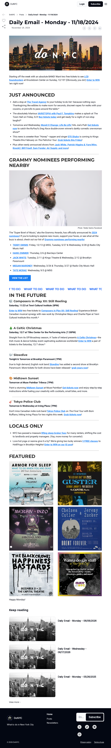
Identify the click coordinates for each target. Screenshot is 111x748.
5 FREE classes (90, 441)
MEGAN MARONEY (22, 265)
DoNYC (12, 15)
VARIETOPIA (44, 113)
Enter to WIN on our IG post (58, 444)
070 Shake (73, 136)
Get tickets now (70, 387)
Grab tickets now (72, 414)
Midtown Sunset (34, 387)
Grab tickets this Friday (70, 140)
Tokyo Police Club (56, 411)
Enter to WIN (93, 80)
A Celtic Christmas (86, 337)
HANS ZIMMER (20, 253)
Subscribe (95, 4)
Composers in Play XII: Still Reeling (59, 310)
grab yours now (80, 367)
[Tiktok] (87, 727)
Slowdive (54, 364)
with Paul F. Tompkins (62, 113)
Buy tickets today (48, 117)
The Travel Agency (36, 102)
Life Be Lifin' (65, 125)
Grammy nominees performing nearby (64, 239)
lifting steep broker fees (53, 433)
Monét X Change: (50, 125)
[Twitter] (79, 727)
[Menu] (106, 3)
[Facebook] (94, 727)
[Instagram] (79, 734)
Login (82, 4)
